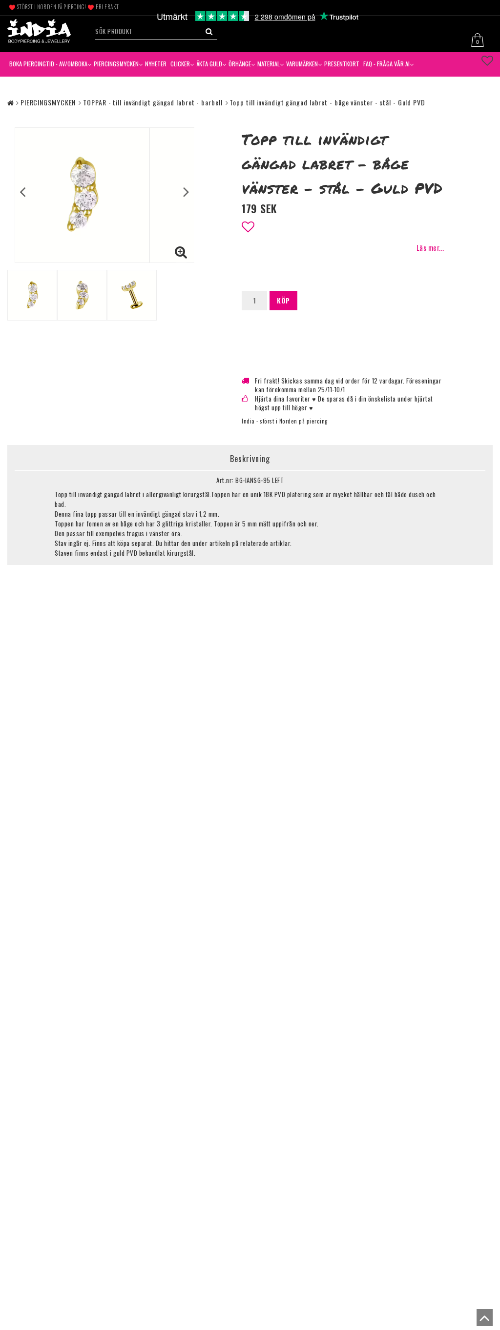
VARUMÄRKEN (302, 63)
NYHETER (156, 63)
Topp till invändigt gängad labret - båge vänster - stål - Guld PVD (327, 102)
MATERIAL (268, 63)
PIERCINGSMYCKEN (116, 63)
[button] (480, 38)
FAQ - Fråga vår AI (386, 63)
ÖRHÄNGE (240, 63)
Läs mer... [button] (430, 247)
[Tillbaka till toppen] (482, 1320)
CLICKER (180, 63)
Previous (23, 191)
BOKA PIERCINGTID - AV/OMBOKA (48, 63)
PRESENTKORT (341, 63)
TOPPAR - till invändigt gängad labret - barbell (152, 102)
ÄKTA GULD (209, 63)
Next (186, 191)
